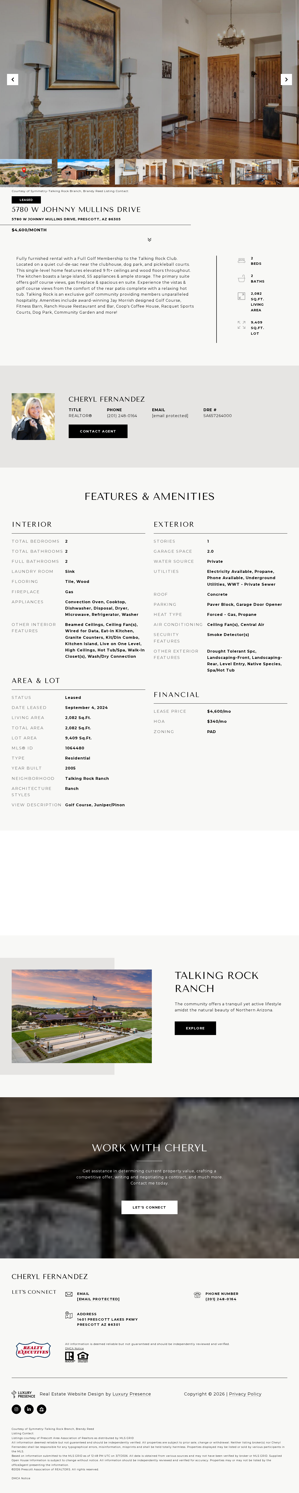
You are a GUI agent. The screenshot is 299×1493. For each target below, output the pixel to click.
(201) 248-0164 (122, 416)
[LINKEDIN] (29, 1409)
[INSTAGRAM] (16, 1409)
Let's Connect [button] (149, 1207)
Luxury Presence (132, 1394)
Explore (195, 1028)
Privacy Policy (245, 1394)
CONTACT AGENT (98, 431)
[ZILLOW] (41, 1409)
